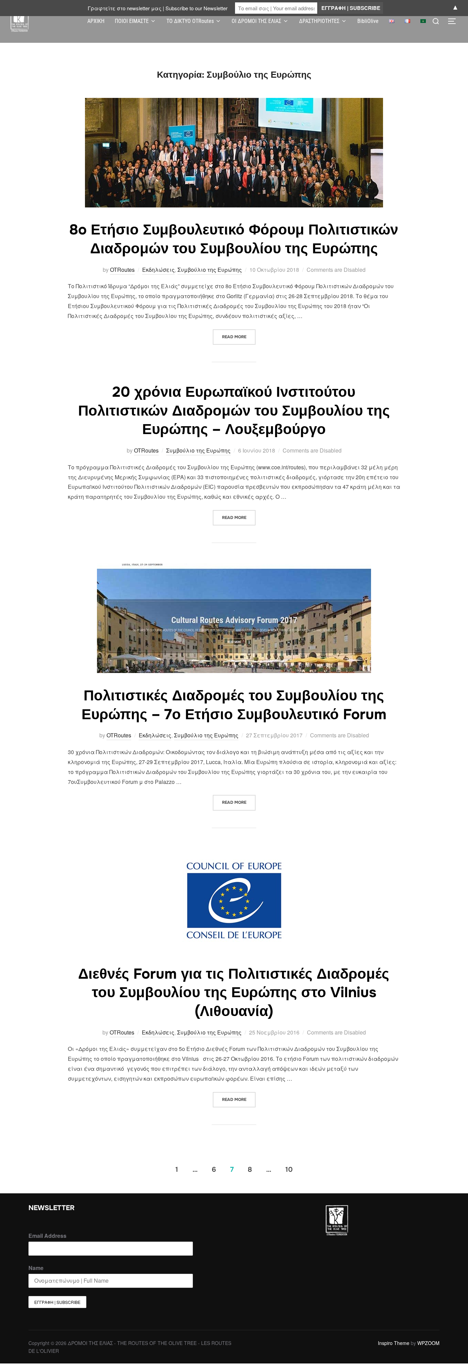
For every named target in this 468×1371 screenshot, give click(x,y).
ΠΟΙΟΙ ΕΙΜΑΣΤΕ (132, 21)
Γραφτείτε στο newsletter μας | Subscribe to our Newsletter (157, 8)
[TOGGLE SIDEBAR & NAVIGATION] (454, 21)
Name (36, 1268)
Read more (239, 334)
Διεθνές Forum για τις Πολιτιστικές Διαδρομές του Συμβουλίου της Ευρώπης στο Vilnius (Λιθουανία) (233, 992)
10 (289, 1169)
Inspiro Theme (393, 1343)
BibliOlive (368, 21)
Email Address (47, 1236)
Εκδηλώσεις (158, 270)
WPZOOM (428, 1343)
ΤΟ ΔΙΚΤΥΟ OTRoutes (190, 21)
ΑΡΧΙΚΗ (95, 21)
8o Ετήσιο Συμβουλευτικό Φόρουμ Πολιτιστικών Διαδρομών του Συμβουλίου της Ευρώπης (233, 239)
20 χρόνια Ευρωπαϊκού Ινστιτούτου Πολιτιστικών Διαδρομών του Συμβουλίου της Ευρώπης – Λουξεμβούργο (234, 411)
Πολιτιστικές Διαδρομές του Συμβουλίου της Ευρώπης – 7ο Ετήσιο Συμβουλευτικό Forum (234, 705)
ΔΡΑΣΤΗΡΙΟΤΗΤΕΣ (319, 21)
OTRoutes (122, 270)
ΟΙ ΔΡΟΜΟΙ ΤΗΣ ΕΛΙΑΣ (256, 21)
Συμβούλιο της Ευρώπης (209, 270)
